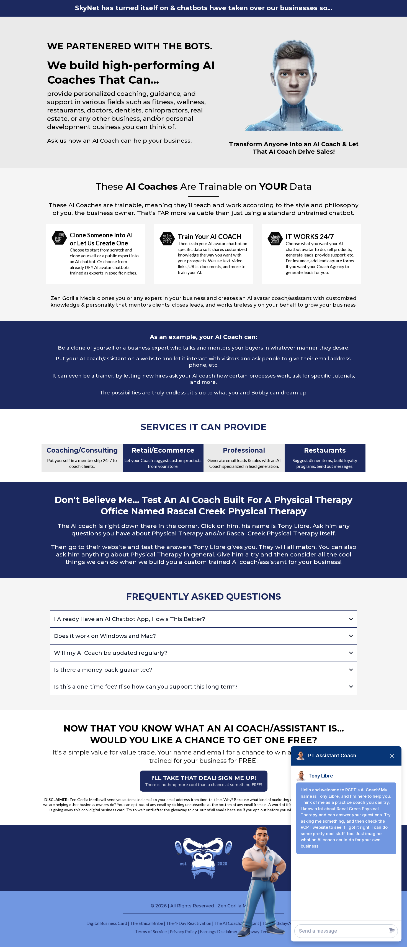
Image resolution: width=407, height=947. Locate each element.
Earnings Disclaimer (219, 931)
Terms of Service (151, 931)
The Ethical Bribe (146, 923)
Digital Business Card (106, 923)
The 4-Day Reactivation (188, 923)
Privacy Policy (183, 931)
